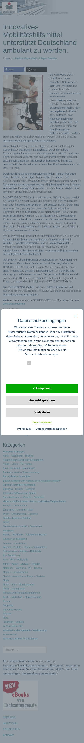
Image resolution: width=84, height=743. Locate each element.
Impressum (24, 428)
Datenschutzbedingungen (51, 428)
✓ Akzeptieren (42, 388)
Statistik (39, 370)
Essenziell (40, 364)
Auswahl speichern (42, 400)
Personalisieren (42, 422)
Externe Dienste (45, 377)
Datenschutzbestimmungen (42, 354)
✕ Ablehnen (42, 412)
